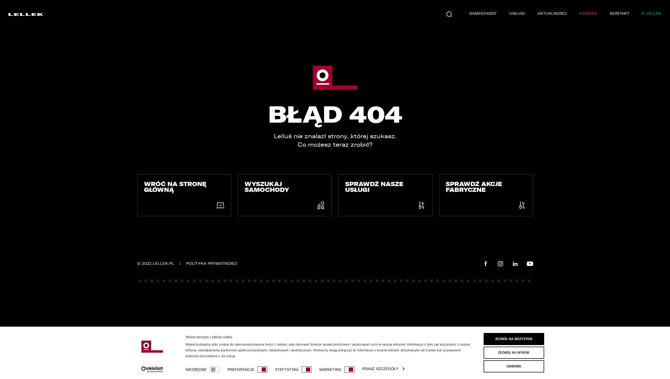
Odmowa (514, 366)
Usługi (517, 13)
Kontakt (619, 13)
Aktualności (552, 13)
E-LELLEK (652, 13)
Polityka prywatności (211, 263)
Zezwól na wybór (513, 353)
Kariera (588, 13)
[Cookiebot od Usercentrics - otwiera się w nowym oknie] (152, 369)
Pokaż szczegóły (380, 369)
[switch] (262, 369)
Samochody (483, 13)
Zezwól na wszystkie (514, 339)
